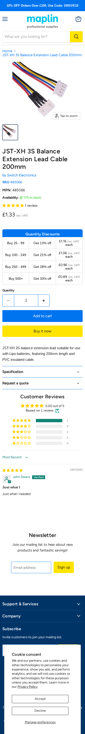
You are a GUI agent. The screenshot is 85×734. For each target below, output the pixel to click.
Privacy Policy (27, 687)
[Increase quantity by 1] (44, 300)
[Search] (76, 36)
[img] (12, 470)
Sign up (63, 567)
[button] (13, 205)
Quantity (8, 290)
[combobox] (36, 36)
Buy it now (42, 331)
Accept (40, 699)
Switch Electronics (21, 175)
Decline (40, 711)
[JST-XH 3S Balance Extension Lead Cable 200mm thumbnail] (10, 132)
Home (7, 51)
